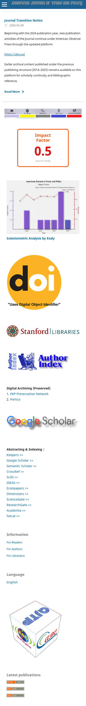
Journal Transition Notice (23, 20)
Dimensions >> (17, 494)
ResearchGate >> (19, 505)
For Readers (14, 542)
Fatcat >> (13, 516)
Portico (15, 399)
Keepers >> (15, 455)
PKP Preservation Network (29, 394)
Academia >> (16, 510)
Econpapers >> (17, 488)
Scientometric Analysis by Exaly (31, 238)
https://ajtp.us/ (14, 54)
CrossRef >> (15, 471)
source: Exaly (43, 160)
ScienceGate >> (18, 499)
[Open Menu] (4, 4)
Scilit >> (12, 477)
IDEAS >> (13, 483)
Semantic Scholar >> (22, 466)
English (12, 582)
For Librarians (16, 556)
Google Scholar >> (20, 460)
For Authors (14, 549)
